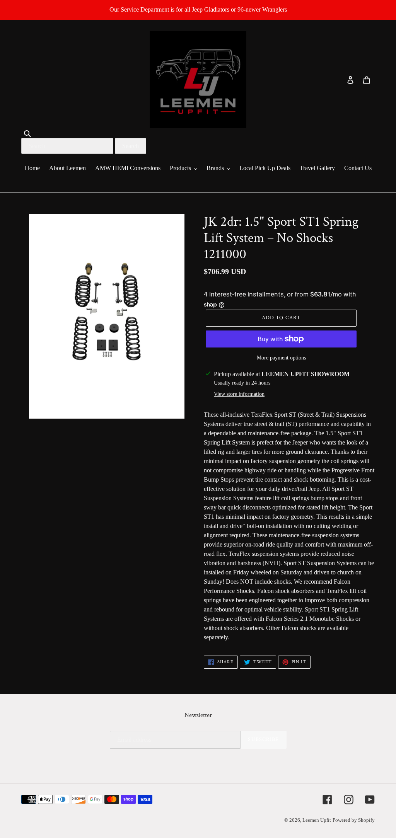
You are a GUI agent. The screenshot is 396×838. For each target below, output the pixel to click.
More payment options (281, 358)
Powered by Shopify (354, 820)
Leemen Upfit (316, 820)
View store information (239, 394)
